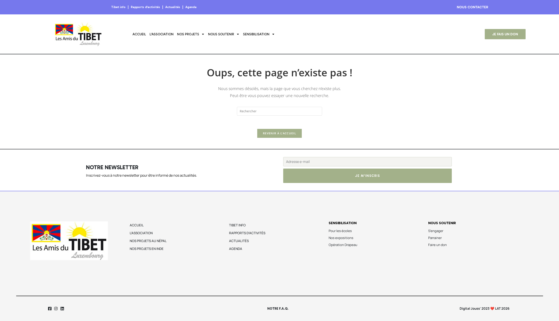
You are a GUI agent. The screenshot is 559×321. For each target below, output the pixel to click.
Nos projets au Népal (148, 241)
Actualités (172, 7)
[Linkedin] (62, 308)
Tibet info (118, 7)
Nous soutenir (221, 34)
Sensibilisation (256, 34)
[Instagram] (56, 308)
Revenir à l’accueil (279, 133)
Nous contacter (472, 7)
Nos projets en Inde (147, 248)
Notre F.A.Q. (277, 309)
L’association (162, 34)
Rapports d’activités (145, 7)
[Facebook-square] (50, 308)
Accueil (139, 34)
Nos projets (188, 34)
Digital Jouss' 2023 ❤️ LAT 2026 (484, 308)
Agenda (191, 7)
